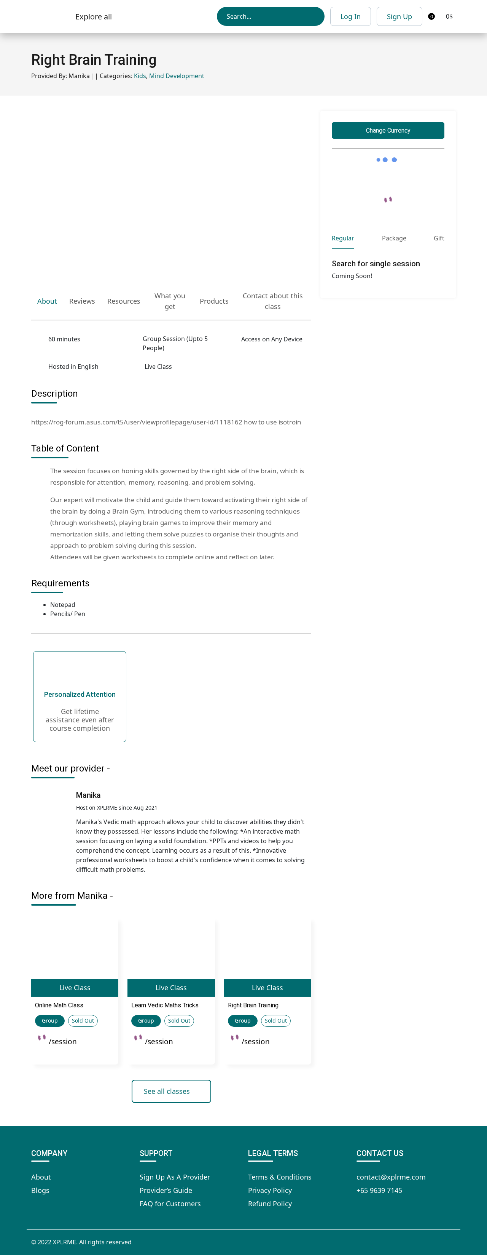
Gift (439, 238)
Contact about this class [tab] (273, 301)
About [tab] (47, 301)
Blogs (40, 1190)
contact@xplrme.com (391, 1176)
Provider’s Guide (166, 1190)
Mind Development (176, 76)
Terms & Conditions (280, 1176)
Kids (140, 76)
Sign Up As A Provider (175, 1176)
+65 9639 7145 (379, 1190)
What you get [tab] (169, 301)
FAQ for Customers (170, 1203)
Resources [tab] (123, 301)
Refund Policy (270, 1203)
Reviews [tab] (82, 301)
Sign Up (399, 16)
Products (214, 301)
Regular (343, 238)
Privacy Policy (270, 1190)
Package (394, 238)
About (41, 1176)
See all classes (167, 1091)
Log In (351, 16)
